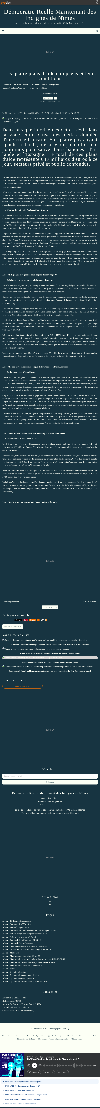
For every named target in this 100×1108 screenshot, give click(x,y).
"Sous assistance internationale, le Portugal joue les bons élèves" (37, 433)
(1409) (21, 1004)
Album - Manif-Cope (11, 953)
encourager (34, 341)
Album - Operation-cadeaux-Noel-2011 (19, 978)
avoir (71, 264)
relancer (26, 380)
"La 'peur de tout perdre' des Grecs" (24, 502)
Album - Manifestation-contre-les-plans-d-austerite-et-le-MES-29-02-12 (33, 959)
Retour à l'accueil (50, 607)
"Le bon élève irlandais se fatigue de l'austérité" (29, 367)
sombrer (78, 444)
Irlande (32, 251)
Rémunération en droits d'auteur (26, 1039)
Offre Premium (42, 1039)
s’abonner (35, 1072)
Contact (74, 1036)
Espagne (35, 154)
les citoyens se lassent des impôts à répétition (65, 356)
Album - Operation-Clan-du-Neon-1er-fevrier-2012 (24, 981)
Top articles (66, 1036)
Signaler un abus (84, 1036)
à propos (63, 1072)
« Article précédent (10, 602)
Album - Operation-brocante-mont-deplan (20, 975)
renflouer (53, 180)
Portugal (43, 251)
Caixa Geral (39, 420)
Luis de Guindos (27, 246)
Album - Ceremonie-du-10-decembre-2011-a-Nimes (24, 946)
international (38, 195)
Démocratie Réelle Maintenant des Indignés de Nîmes (50, 14)
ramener (56, 474)
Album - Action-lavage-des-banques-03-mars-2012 (24, 934)
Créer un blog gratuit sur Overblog (51, 1036)
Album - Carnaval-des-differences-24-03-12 (21, 940)
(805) (18, 1010)
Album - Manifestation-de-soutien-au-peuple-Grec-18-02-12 (28, 962)
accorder (77, 288)
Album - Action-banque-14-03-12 (17, 927)
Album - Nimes (8, 969)
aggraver (58, 233)
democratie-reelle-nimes (47, 813)
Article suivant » (90, 602)
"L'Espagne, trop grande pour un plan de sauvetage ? (32, 275)
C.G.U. (94, 1036)
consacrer (65, 344)
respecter (21, 416)
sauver (45, 149)
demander (59, 288)
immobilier (81, 285)
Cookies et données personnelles (58, 1039)
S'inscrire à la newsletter (12, 626)
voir (70, 288)
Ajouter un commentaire (22, 686)
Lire (4, 275)
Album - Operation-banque (14, 972)
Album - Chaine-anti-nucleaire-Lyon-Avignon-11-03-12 (26, 949)
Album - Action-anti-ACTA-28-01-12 (18, 924)
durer (16, 395)
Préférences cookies (76, 1039)
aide (32, 144)
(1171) (18, 1007)
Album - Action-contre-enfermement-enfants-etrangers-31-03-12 (30, 930)
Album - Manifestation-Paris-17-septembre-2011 (23, 965)
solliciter (69, 258)
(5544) (14, 998)
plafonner (30, 402)
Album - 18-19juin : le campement (17, 921)
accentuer (90, 233)
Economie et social (50, 94)
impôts (58, 390)
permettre (41, 180)
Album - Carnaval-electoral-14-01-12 (18, 943)
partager (50, 1072)
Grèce (24, 251)
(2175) (11, 1001)
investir (84, 341)
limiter (73, 195)
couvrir (9, 184)
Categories (53, 85)
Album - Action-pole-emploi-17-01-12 (19, 937)
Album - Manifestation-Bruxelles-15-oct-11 (21, 956)
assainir (88, 377)
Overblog (64, 1028)
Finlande (62, 225)
